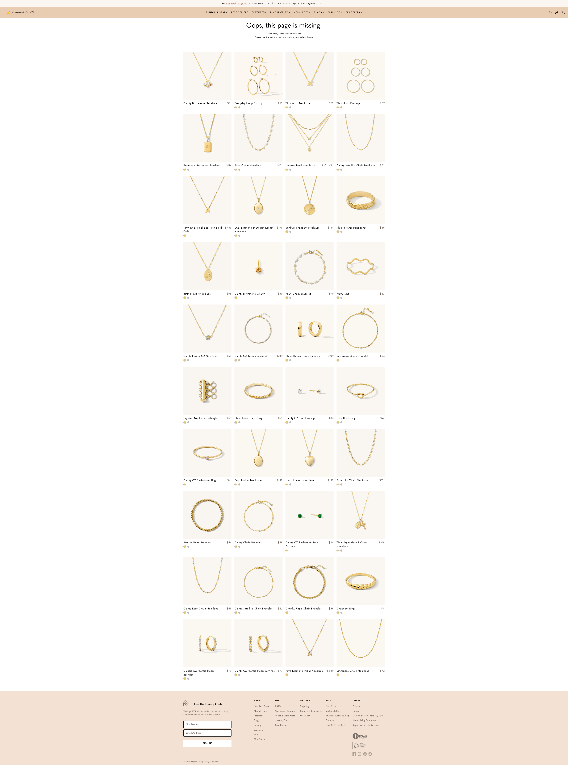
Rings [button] (318, 12)
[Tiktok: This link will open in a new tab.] (370, 754)
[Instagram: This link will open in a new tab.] (359, 754)
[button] (551, 12)
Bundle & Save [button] (216, 12)
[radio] (236, 107)
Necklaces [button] (301, 12)
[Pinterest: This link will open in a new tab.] (365, 754)
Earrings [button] (333, 12)
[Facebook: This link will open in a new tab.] (354, 754)
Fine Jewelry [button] (279, 12)
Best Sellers (239, 12)
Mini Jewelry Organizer (236, 4)
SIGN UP (207, 743)
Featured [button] (258, 12)
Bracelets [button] (353, 12)
